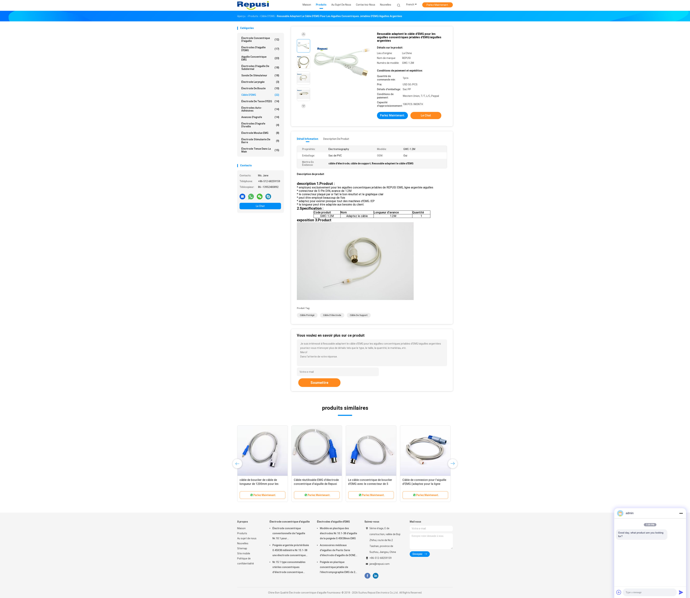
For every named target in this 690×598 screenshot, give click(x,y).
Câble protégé (307, 315)
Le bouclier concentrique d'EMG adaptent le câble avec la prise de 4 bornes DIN (371, 484)
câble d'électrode (332, 315)
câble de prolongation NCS (257, 480)
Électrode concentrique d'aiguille (260, 39)
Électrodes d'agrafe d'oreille (260, 125)
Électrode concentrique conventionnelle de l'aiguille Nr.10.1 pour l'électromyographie (288, 534)
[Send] (681, 592)
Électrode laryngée (260, 81)
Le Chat (260, 206)
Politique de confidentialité (245, 561)
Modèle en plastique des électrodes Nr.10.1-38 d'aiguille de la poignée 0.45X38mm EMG (338, 533)
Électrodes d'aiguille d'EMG (260, 49)
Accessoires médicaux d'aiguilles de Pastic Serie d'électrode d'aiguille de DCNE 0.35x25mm (337, 551)
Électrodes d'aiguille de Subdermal (260, 67)
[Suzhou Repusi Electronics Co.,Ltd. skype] (268, 196)
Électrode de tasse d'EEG (260, 101)
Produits (242, 533)
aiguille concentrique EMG (260, 58)
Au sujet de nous (246, 538)
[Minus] (681, 513)
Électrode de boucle (260, 88)
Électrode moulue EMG (260, 132)
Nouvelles (242, 543)
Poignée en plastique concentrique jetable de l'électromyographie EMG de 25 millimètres (338, 568)
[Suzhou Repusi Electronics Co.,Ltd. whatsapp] (251, 196)
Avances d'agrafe (260, 117)
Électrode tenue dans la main (260, 150)
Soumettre (319, 382)
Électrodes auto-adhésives (260, 109)
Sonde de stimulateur (260, 75)
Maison (241, 528)
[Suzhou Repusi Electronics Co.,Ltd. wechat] (260, 196)
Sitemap (242, 548)
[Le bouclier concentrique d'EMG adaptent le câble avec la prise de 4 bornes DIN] (371, 451)
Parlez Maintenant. (437, 4)
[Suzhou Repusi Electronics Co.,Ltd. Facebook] (367, 576)
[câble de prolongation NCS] (262, 451)
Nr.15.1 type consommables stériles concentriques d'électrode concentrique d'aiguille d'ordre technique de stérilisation (290, 568)
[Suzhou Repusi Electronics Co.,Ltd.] (253, 5)
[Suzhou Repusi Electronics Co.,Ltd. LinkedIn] (376, 576)
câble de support (359, 315)
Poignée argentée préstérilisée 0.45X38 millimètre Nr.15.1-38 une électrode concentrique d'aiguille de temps (290, 551)
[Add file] (618, 592)
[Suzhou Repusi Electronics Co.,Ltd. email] (242, 196)
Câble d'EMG (260, 94)
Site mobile (243, 553)
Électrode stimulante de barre (260, 141)
